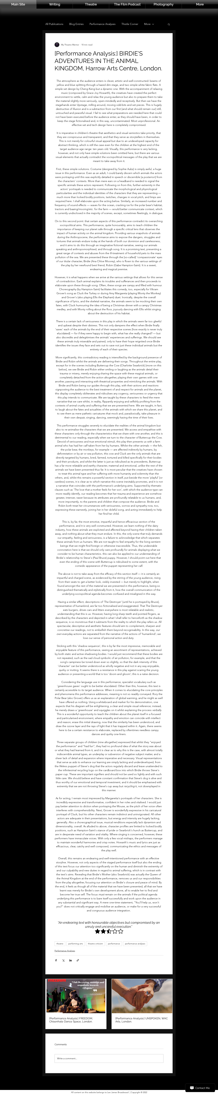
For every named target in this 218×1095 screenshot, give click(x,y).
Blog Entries (76, 24)
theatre (60, 943)
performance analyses (135, 943)
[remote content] (109, 931)
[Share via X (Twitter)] (63, 960)
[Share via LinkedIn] (70, 960)
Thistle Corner (129, 24)
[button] (200, 4)
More (147, 24)
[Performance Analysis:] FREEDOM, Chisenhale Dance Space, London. (71, 1020)
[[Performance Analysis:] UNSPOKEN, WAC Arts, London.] (142, 996)
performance (114, 943)
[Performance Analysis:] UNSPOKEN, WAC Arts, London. (141, 1020)
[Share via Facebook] (56, 960)
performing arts (75, 943)
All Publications (54, 24)
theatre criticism (95, 943)
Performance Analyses (103, 24)
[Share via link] (77, 960)
